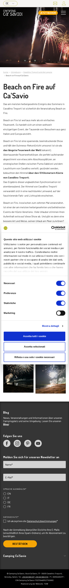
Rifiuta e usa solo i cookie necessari (34, 357)
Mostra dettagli (50, 326)
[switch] (60, 293)
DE (7, 3)
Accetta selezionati (34, 346)
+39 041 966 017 (28, 577)
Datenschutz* (11, 517)
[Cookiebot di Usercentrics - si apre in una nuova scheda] (51, 228)
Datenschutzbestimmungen (42, 521)
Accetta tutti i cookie (34, 336)
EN (9, 493)
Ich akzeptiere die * (32, 521)
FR (8, 506)
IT (8, 497)
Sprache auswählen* (14, 489)
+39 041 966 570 (41, 577)
